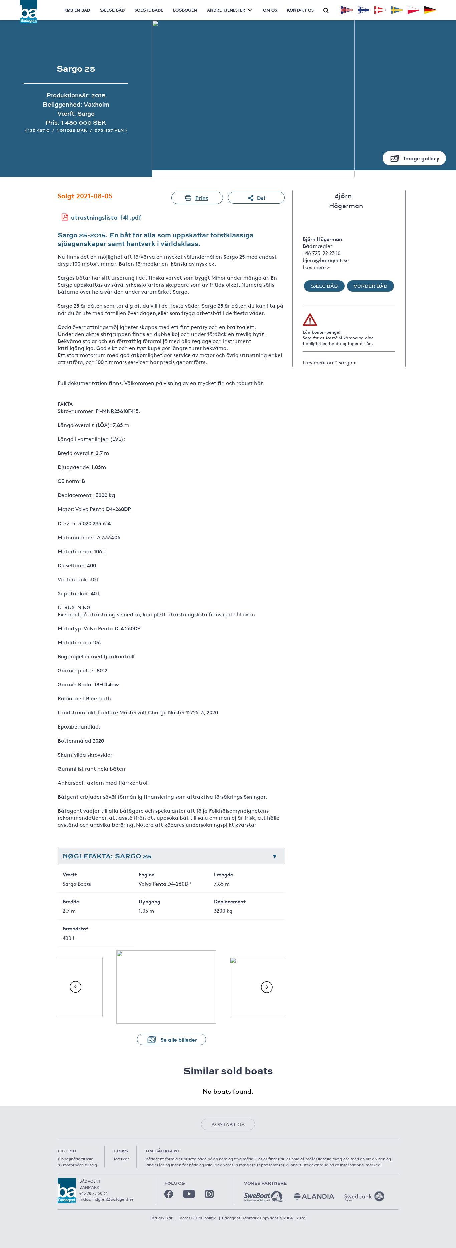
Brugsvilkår (162, 1217)
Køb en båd (77, 10)
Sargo (86, 113)
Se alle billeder (179, 1039)
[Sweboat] (264, 1196)
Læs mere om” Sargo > (329, 362)
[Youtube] (189, 1194)
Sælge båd (112, 10)
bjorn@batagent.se (326, 259)
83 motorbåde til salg (77, 1164)
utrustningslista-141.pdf (106, 217)
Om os (270, 10)
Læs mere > (316, 266)
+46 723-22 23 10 (322, 252)
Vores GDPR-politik (198, 1217)
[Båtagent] (28, 11)
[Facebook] (168, 1194)
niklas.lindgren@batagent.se (106, 1199)
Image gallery (421, 158)
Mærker (121, 1158)
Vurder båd (370, 286)
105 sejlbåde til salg (75, 1158)
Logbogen (185, 10)
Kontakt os (300, 10)
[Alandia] (314, 1196)
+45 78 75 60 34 (93, 1193)
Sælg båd (324, 286)
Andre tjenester (226, 10)
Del (261, 197)
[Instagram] (209, 1194)
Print (201, 197)
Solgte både (149, 10)
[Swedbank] (364, 1196)
